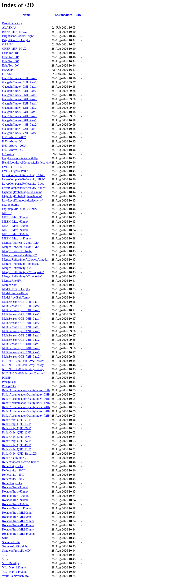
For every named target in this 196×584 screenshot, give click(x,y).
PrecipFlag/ (9, 381)
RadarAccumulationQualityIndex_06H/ (26, 398)
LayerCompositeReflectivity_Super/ (24, 187)
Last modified (64, 14)
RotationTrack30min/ (15, 487)
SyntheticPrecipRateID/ (16, 550)
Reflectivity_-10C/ (13, 470)
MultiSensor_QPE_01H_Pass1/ (21, 301)
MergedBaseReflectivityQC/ (19, 255)
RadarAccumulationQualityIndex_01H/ (26, 390)
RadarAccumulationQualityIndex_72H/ (26, 415)
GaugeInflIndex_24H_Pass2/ (19, 116)
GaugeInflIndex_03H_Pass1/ (19, 86)
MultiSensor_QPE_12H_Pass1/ (21, 327)
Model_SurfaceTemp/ (15, 293)
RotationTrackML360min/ (18, 529)
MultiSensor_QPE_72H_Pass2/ (21, 356)
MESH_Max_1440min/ (16, 238)
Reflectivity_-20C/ (13, 478)
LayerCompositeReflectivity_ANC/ (23, 175)
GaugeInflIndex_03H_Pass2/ (19, 90)
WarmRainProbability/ (15, 575)
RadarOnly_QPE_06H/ (16, 428)
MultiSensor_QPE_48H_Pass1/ (21, 343)
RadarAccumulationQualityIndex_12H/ (26, 403)
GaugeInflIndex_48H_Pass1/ (19, 120)
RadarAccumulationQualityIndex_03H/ (26, 394)
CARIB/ (7, 44)
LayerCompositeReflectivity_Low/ (23, 183)
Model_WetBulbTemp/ (16, 297)
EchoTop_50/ (10, 61)
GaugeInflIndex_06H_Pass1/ (19, 95)
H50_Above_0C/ (12, 141)
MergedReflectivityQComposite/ (22, 276)
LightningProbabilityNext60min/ (22, 196)
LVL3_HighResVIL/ (15, 171)
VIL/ (5, 559)
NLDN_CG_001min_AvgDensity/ (23, 360)
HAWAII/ (8, 154)
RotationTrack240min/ (15, 500)
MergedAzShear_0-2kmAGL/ (20, 242)
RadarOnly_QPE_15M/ (16, 436)
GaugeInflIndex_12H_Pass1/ (19, 103)
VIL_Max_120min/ (14, 567)
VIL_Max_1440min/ (14, 571)
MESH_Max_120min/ (15, 225)
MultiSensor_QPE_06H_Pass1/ (21, 318)
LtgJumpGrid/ (10, 204)
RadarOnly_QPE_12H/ (16, 432)
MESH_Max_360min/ (15, 234)
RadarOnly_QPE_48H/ (16, 445)
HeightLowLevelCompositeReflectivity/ (26, 162)
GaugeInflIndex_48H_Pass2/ (19, 124)
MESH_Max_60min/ (15, 221)
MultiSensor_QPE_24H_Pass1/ (21, 335)
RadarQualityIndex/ (14, 457)
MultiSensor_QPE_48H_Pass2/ (21, 348)
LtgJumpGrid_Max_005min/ (19, 209)
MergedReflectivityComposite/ (20, 263)
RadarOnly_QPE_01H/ (16, 419)
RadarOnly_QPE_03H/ (16, 424)
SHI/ (5, 538)
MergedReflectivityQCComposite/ (23, 272)
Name (26, 14)
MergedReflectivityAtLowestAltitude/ (25, 259)
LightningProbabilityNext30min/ (22, 192)
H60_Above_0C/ (12, 149)
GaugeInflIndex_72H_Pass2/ (19, 133)
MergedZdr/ (9, 284)
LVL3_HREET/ (12, 166)
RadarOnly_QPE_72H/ (16, 449)
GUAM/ (7, 74)
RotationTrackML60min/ (17, 516)
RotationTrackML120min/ (18, 521)
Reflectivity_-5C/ (12, 466)
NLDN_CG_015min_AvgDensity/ (23, 369)
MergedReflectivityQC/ (16, 268)
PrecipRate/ (9, 386)
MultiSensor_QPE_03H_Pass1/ (21, 310)
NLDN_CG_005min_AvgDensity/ (23, 365)
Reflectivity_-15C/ (13, 474)
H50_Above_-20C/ (14, 137)
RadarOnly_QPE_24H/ (16, 441)
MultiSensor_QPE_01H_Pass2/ (21, 306)
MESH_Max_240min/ (15, 230)
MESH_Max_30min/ (15, 217)
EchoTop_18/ (10, 52)
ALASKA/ (9, 27)
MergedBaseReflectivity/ (17, 251)
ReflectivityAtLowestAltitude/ (20, 462)
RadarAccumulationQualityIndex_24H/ (26, 407)
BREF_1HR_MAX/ (14, 31)
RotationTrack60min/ (15, 491)
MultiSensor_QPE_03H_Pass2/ (21, 314)
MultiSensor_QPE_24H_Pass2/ (21, 339)
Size (79, 14)
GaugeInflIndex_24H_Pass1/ (19, 112)
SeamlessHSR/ (11, 542)
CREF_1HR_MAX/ (14, 48)
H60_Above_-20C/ (14, 145)
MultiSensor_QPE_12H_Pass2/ (21, 331)
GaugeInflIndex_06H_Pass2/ (19, 99)
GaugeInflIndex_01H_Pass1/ (19, 78)
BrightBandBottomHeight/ (18, 36)
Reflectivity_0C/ (12, 483)
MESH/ (6, 213)
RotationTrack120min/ (15, 495)
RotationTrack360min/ (15, 504)
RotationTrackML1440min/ (18, 533)
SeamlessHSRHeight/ (15, 546)
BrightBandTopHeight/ (16, 40)
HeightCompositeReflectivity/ (20, 158)
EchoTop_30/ (10, 57)
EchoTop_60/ (10, 65)
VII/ (4, 554)
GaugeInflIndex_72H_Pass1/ (19, 128)
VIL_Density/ (10, 563)
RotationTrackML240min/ (18, 525)
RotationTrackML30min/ (17, 512)
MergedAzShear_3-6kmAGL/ (20, 246)
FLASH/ (7, 69)
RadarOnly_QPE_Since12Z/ (19, 453)
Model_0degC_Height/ (16, 289)
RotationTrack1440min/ (16, 508)
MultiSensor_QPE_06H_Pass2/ (21, 322)
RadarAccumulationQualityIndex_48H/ (26, 411)
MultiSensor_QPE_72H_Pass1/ (21, 352)
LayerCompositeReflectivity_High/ (23, 179)
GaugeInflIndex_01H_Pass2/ (19, 82)
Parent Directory (12, 23)
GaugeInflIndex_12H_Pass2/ (19, 107)
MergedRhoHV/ (12, 280)
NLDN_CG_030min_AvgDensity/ (23, 373)
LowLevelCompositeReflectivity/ (22, 200)
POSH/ (6, 377)
